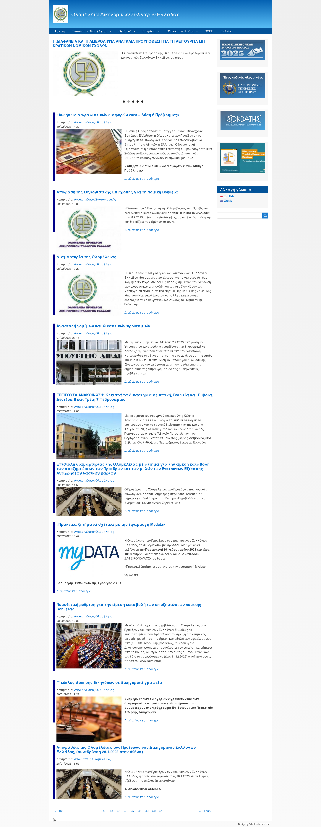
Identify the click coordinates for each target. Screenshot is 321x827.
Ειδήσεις (148, 31)
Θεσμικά (125, 31)
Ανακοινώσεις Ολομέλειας (94, 122)
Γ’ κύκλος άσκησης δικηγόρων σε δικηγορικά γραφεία (109, 682)
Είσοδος (226, 31)
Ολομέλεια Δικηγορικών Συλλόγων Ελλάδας (125, 14)
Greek (227, 200)
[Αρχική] (62, 14)
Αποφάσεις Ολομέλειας (92, 759)
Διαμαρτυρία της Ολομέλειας (86, 256)
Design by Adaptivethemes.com (254, 824)
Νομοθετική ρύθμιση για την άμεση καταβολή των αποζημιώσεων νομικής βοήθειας (128, 606)
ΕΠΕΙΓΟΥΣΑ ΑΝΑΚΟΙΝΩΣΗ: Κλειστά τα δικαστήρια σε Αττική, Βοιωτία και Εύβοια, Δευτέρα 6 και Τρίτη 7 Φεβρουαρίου (134, 397)
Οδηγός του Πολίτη (180, 31)
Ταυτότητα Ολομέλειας (89, 31)
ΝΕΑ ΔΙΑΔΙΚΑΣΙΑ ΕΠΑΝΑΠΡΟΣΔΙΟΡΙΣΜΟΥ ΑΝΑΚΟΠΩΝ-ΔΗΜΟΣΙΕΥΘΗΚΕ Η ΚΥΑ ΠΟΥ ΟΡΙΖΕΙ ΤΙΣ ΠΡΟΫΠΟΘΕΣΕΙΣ (128, 43)
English (228, 196)
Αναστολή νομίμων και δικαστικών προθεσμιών (103, 325)
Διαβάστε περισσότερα (141, 178)
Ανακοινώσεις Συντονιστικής (95, 199)
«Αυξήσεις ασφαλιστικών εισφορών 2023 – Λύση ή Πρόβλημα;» (117, 114)
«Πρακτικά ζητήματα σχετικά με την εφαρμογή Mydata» (110, 524)
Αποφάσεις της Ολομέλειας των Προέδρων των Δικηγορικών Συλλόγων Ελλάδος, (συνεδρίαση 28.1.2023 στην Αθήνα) (126, 749)
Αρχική (60, 31)
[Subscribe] (54, 819)
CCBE (209, 31)
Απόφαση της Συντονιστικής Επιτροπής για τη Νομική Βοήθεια (117, 192)
